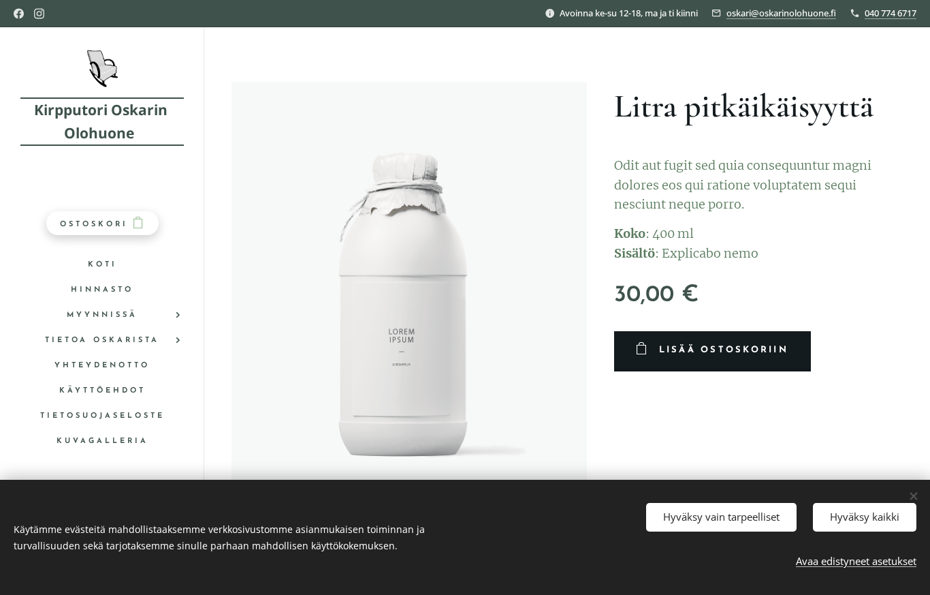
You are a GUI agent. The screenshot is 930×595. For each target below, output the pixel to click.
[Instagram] (39, 13)
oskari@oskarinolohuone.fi (781, 13)
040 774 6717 (890, 13)
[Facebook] (18, 13)
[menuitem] (102, 265)
